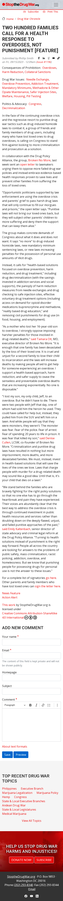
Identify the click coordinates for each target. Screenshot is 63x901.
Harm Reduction (12, 72)
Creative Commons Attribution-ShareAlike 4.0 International (29, 615)
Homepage (9, 672)
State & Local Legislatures (19, 809)
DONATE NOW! (21, 860)
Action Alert (9, 597)
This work (8, 605)
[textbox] (31, 725)
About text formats (14, 746)
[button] (58, 58)
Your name (9, 637)
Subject (7, 686)
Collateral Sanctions (38, 72)
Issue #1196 (44, 62)
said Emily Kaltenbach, (16, 529)
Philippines (9, 788)
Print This (52, 11)
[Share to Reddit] (48, 58)
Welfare (7, 96)
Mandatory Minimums (16, 88)
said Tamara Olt (41, 339)
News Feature (11, 593)
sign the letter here (47, 586)
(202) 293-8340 (23, 885)
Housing (19, 96)
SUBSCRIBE (44, 860)
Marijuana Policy (47, 793)
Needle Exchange (37, 79)
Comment (8, 699)
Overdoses (49, 68)
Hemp (6, 797)
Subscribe (33, 11)
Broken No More (39, 160)
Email (5, 650)
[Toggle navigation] (56, 4)
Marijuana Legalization (17, 793)
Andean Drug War (14, 805)
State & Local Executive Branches (23, 801)
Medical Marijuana (14, 814)
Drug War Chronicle (28, 18)
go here (51, 578)
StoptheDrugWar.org (21, 876)
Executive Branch (32, 788)
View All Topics (31, 821)
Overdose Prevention (16, 84)
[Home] (20, 4)
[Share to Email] (53, 58)
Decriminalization (13, 108)
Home (10, 19)
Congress (35, 104)
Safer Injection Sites (43, 92)
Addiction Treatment (44, 84)
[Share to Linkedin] (44, 58)
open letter (27, 164)
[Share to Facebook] (39, 58)
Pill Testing (33, 96)
